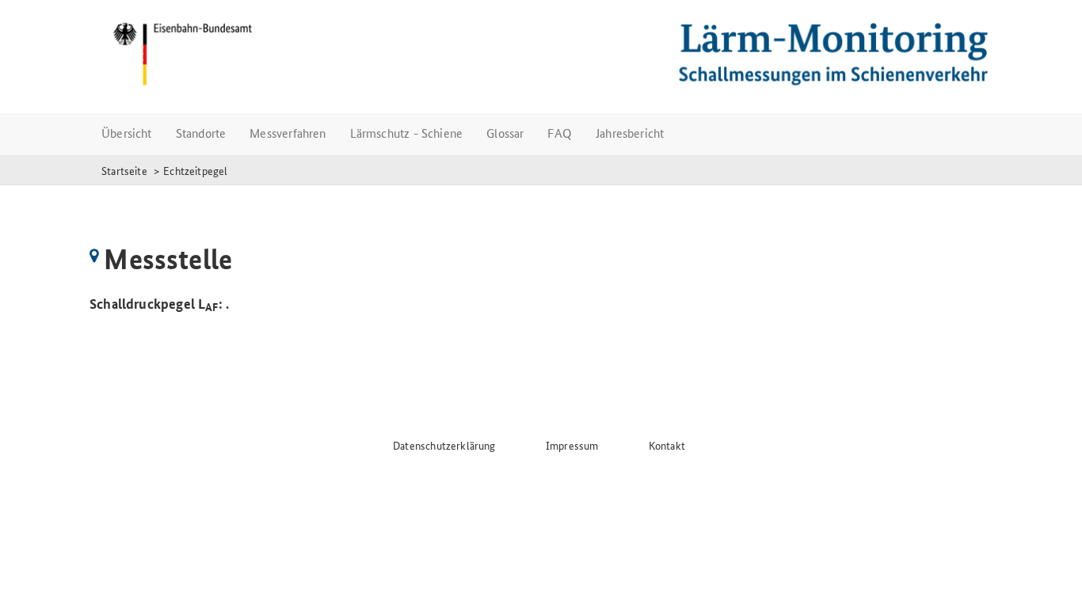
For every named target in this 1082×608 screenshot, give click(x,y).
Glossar (505, 132)
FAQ (559, 132)
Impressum (572, 445)
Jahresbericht (630, 132)
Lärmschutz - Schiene (406, 132)
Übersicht (126, 132)
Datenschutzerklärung (444, 445)
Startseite (124, 170)
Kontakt (667, 445)
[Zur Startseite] (541, 53)
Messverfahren (288, 132)
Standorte (201, 132)
